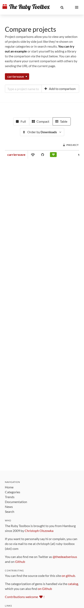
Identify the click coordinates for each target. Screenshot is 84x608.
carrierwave (16, 154)
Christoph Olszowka (39, 531)
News (9, 507)
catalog (73, 584)
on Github (45, 589)
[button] (62, 7)
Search (9, 511)
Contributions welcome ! (24, 597)
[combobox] (23, 89)
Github (20, 561)
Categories (12, 492)
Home (9, 487)
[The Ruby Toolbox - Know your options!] (26, 7)
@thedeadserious (65, 557)
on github (68, 575)
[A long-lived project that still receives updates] (53, 155)
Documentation (16, 502)
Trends (9, 497)
